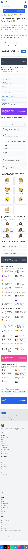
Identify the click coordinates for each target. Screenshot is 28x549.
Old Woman (18, 288)
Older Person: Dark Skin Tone (7, 304)
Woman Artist (6, 320)
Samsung (3, 490)
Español (8, 413)
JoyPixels (3, 492)
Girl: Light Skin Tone (7, 374)
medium (14, 391)
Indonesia (4, 419)
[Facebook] (2, 432)
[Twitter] (5, 432)
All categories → (4, 474)
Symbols (3, 443)
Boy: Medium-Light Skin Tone (7, 378)
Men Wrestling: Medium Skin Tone (20, 344)
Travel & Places (4, 445)
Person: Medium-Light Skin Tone (20, 378)
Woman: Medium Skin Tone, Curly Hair (7, 276)
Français (19, 413)
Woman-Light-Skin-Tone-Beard (20, 296)
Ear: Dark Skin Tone (7, 340)
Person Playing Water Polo (6, 317)
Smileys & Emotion (5, 447)
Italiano (3, 415)
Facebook (3, 484)
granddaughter (22, 391)
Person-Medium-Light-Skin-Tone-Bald (7, 271)
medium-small (8, 391)
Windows (3, 486)
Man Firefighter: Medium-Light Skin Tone (7, 312)
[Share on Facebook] (1, 547)
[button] (14, 74)
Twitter (2, 488)
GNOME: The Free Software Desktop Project (11, 530)
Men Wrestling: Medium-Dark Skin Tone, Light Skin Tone (20, 321)
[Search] (25, 6)
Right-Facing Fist (19, 330)
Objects (3, 441)
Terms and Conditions (6, 520)
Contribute (3, 518)
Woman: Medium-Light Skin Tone (20, 374)
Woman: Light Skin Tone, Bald (20, 279)
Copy (23, 51)
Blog (2, 509)
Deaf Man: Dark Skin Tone (7, 336)
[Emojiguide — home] (6, 2)
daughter (4, 393)
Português (16, 415)
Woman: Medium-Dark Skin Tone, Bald (20, 284)
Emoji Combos (4, 499)
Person (19, 14)
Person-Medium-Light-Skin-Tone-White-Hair (6, 288)
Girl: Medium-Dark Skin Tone (20, 370)
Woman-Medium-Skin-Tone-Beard (20, 276)
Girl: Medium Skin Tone (6, 370)
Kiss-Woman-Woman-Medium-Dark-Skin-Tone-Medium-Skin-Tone (20, 348)
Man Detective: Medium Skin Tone (20, 317)
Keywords (3, 501)
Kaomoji (3, 511)
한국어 (13, 417)
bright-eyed (10, 393)
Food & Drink (4, 451)
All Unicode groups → (5, 453)
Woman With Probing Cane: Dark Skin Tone (7, 326)
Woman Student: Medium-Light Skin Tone (20, 381)
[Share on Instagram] (19, 547)
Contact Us (3, 528)
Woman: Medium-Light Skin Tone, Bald (20, 299)
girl (2, 391)
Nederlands (9, 415)
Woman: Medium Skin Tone (6, 381)
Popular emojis (4, 507)
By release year (4, 503)
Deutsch (14, 413)
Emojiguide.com (4, 14)
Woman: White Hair (7, 292)
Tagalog (10, 419)
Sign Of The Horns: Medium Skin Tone (20, 312)
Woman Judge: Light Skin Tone (20, 340)
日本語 (9, 417)
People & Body (13, 14)
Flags (2, 439)
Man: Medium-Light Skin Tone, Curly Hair (7, 284)
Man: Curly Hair (6, 295)
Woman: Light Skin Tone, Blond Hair (7, 299)
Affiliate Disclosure (5, 524)
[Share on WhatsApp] (12, 547)
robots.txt (7, 538)
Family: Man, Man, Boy (20, 336)
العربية (18, 417)
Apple (2, 480)
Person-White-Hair (20, 292)
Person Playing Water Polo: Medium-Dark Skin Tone (20, 326)
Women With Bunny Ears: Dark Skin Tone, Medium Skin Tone (7, 349)
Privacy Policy (4, 522)
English (3, 413)
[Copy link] (23, 547)
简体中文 (4, 417)
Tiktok (2, 494)
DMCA (2, 526)
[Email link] (26, 547)
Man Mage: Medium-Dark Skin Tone (7, 344)
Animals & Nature (5, 449)
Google (3, 482)
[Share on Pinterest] (8, 547)
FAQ (2, 513)
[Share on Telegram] (16, 547)
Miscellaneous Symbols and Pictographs (10, 104)
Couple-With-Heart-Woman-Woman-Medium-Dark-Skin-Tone (7, 332)
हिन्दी (22, 417)
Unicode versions (5, 505)
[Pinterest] (8, 432)
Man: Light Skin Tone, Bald (19, 304)
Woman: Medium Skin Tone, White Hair (20, 271)
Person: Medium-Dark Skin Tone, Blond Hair (6, 279)
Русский (22, 415)
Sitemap (2, 538)
